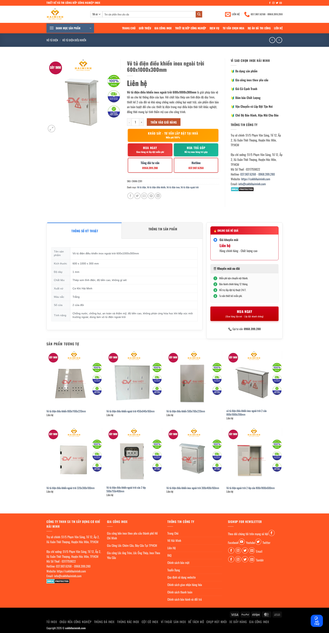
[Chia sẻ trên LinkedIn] (158, 196)
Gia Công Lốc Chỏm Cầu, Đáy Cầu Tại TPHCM (132, 545)
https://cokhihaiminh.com (255, 179)
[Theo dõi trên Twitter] (277, 3)
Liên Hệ (278, 28)
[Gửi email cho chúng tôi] (280, 3)
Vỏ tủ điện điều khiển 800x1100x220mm (66, 411)
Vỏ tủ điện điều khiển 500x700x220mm (185, 411)
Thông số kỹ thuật (84, 231)
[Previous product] (279, 40)
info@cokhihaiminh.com (252, 184)
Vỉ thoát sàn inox (173, 621)
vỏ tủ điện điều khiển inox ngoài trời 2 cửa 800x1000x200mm (246, 412)
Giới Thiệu (145, 28)
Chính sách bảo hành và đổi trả (184, 599)
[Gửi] (199, 14)
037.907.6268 (248, 174)
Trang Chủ (129, 28)
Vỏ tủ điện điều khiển (74, 40)
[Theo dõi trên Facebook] (270, 3)
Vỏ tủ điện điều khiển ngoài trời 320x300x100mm (70, 488)
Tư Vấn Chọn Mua (233, 28)
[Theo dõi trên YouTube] (242, 542)
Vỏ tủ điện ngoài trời (190, 187)
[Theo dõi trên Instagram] (273, 3)
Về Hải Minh (174, 540)
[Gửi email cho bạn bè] (144, 196)
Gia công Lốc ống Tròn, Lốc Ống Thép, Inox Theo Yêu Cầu (133, 555)
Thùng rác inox (128, 621)
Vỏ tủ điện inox (173, 187)
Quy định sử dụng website (181, 577)
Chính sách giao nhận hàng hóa (184, 584)
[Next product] (272, 40)
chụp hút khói (216, 621)
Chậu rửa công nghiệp (76, 621)
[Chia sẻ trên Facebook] (130, 196)
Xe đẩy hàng (238, 621)
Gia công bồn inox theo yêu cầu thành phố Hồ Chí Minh (132, 535)
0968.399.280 (266, 174)
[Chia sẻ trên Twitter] (137, 196)
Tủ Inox (51, 621)
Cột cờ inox (150, 621)
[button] (70, 28)
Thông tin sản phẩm (163, 229)
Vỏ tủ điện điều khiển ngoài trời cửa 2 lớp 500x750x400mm (126, 489)
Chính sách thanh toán (179, 592)
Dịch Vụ (214, 28)
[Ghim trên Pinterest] (151, 196)
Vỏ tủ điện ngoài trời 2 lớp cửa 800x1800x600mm (250, 488)
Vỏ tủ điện (52, 40)
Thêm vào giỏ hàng (164, 122)
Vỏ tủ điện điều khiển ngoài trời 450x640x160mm (130, 411)
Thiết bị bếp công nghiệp (190, 28)
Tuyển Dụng (173, 570)
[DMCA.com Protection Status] (242, 189)
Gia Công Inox (163, 28)
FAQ (169, 555)
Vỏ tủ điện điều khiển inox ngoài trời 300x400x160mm (192, 488)
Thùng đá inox (104, 621)
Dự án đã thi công (259, 28)
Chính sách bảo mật (178, 562)
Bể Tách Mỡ (196, 621)
